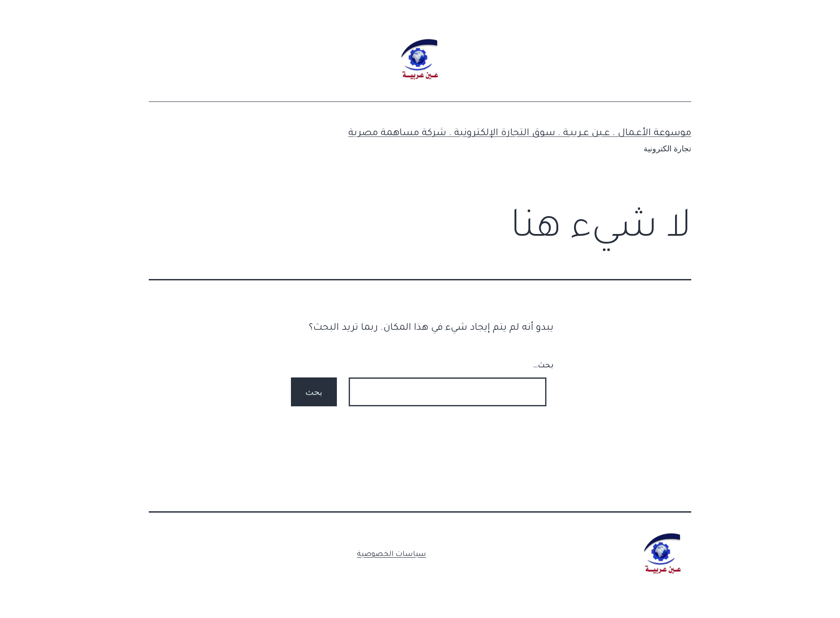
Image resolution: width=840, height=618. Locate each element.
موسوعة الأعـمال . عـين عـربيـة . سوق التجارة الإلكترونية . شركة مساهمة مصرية (519, 134)
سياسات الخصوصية (391, 555)
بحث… (543, 366)
